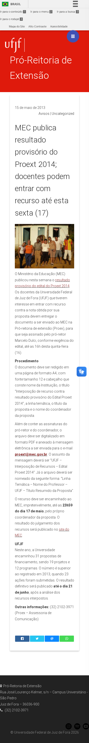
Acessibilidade (58, 26)
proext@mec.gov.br (31, 454)
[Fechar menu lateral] (73, 36)
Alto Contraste (37, 26)
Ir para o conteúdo (12, 11)
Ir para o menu (41, 11)
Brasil (10, 4)
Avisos (44, 114)
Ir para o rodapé (11, 19)
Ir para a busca (67, 11)
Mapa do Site (17, 26)
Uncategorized (63, 114)
